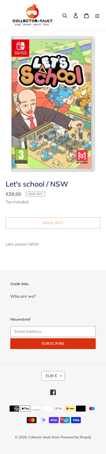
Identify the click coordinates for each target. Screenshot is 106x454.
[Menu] (97, 15)
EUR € (51, 375)
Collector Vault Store (44, 437)
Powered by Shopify (76, 437)
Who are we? (23, 296)
